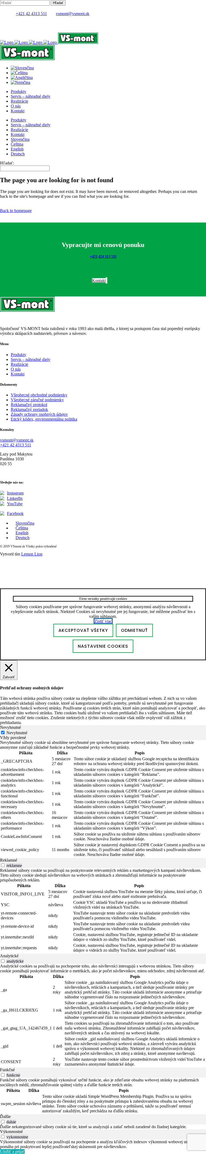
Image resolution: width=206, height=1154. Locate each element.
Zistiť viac (103, 621)
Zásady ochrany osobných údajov (39, 414)
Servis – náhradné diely (30, 359)
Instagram (15, 493)
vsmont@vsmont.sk (72, 13)
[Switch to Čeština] (19, 72)
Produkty (18, 354)
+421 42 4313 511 (31, 13)
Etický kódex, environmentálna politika (44, 419)
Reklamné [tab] (8, 860)
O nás (16, 369)
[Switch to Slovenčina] (22, 68)
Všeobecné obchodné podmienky (39, 395)
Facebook (15, 513)
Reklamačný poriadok (29, 409)
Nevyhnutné (16, 732)
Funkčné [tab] (7, 1069)
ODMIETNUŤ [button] (134, 630)
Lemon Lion (31, 554)
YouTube (15, 503)
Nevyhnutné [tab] (10, 727)
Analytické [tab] (9, 956)
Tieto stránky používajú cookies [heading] (103, 599)
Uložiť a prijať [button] (12, 1151)
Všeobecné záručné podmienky (37, 399)
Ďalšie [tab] (5, 1116)
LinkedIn (15, 498)
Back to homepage (16, 210)
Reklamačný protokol (29, 404)
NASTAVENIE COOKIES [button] (103, 646)
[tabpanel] (103, 799)
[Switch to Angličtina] (22, 77)
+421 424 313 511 (103, 256)
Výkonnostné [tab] (11, 1131)
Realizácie (19, 364)
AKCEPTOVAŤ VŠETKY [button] (83, 630)
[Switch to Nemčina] (20, 82)
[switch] (3, 865)
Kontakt (17, 374)
